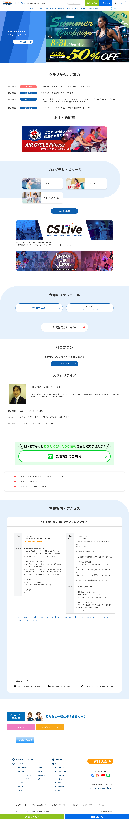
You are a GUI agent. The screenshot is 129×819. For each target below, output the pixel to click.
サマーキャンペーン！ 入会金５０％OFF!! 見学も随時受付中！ (67, 86)
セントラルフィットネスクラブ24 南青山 (29, 686)
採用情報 (75, 805)
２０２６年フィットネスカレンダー (31, 481)
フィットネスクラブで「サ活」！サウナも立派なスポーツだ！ (66, 107)
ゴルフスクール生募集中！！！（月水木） (58, 92)
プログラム (31, 8)
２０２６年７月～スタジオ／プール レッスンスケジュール (40, 476)
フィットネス (20, 763)
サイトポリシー (20, 811)
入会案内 (39, 767)
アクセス (83, 8)
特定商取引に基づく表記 (43, 811)
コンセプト (61, 767)
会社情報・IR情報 (21, 805)
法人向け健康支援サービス (39, 805)
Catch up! (58, 759)
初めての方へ (92, 3)
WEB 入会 (100, 761)
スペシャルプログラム (25, 779)
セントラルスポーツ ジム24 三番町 (60, 686)
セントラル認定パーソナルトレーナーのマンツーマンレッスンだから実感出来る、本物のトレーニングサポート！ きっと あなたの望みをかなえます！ (80, 100)
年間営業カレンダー (64, 327)
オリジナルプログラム (25, 775)
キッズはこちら (116, 8)
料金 (68, 8)
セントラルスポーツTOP (74, 3)
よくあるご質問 (87, 805)
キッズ (57, 763)
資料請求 (23, 41)
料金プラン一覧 (64, 364)
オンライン (21, 787)
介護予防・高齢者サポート (60, 805)
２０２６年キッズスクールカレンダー (31, 486)
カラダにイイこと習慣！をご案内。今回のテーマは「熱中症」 (45, 417)
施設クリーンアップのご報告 (32, 410)
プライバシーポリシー (30, 811)
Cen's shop (101, 788)
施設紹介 (61, 8)
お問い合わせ (93, 8)
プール (83, 310)
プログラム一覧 (24, 782)
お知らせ (39, 771)
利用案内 (75, 8)
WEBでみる (39, 308)
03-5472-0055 (35, 541)
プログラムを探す (64, 211)
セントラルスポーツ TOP (24, 759)
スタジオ (95, 310)
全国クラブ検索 (22, 767)
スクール (40, 8)
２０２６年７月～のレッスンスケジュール (37, 423)
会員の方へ (105, 3)
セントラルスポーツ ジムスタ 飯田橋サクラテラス (98, 686)
